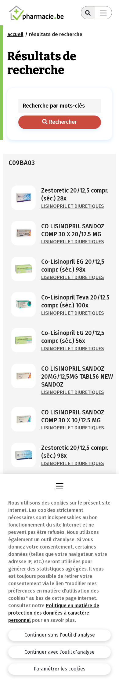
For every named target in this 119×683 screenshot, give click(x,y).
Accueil (15, 34)
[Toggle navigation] (103, 12)
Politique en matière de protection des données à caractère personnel (53, 613)
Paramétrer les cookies (59, 669)
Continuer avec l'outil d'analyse (59, 652)
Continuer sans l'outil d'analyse (59, 635)
